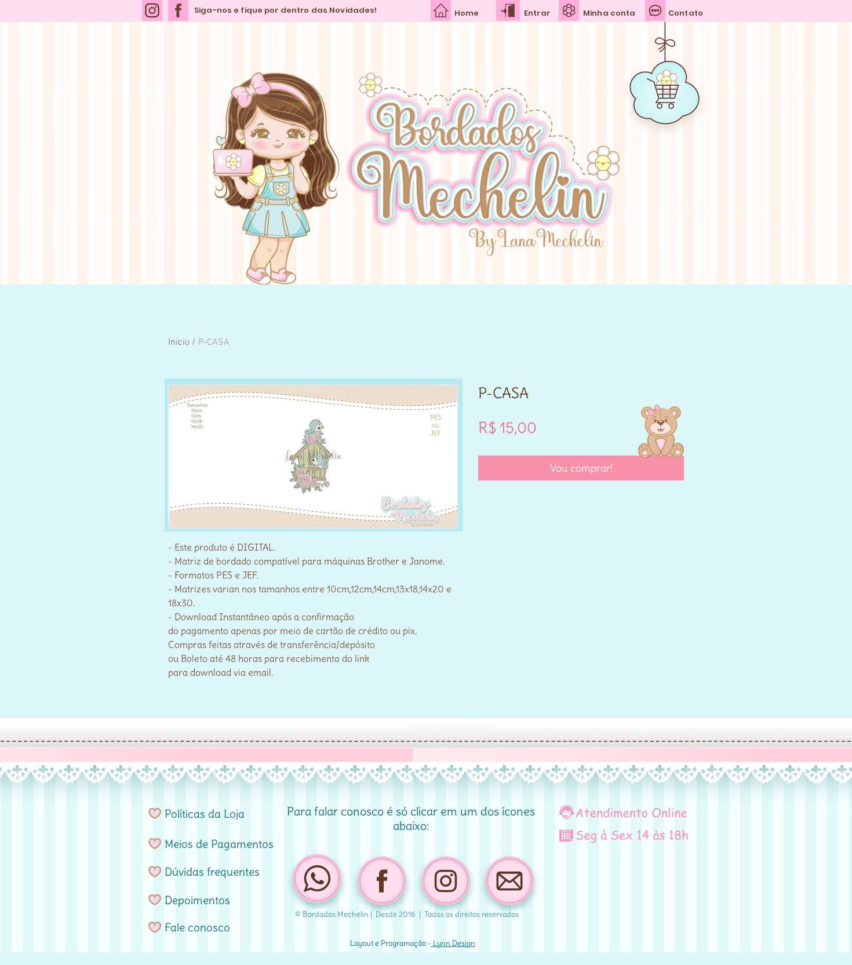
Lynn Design (453, 943)
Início (179, 342)
